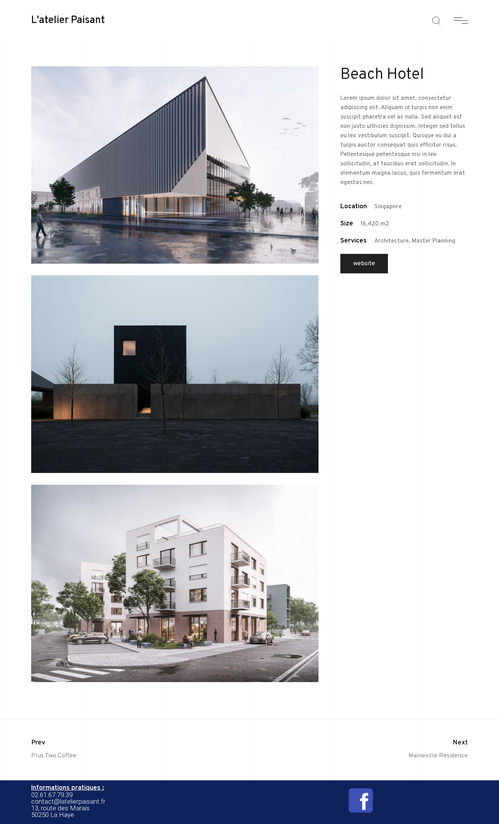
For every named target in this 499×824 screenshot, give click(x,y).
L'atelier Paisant (68, 21)
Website (364, 264)
